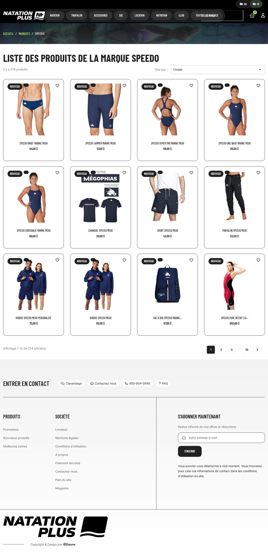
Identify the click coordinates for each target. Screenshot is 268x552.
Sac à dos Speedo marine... (167, 318)
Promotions (10, 429)
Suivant (257, 349)
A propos (61, 454)
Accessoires (100, 15)
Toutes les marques (207, 15)
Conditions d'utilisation (70, 446)
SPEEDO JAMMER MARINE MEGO (100, 143)
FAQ (165, 383)
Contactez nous (105, 383)
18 (246, 349)
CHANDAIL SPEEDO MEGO (100, 230)
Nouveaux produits (16, 438)
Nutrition (161, 15)
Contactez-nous (66, 471)
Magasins (61, 488)
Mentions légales (66, 438)
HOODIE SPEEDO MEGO (100, 318)
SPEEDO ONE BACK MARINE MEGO (235, 143)
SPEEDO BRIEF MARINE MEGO (34, 143)
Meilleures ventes (15, 446)
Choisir (218, 69)
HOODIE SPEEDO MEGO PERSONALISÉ (33, 318)
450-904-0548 (139, 383)
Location (139, 15)
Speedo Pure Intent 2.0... (234, 318)
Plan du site (63, 480)
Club (181, 15)
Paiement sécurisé (67, 463)
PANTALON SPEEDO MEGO (234, 230)
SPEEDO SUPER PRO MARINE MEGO (167, 143)
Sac (121, 15)
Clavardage (74, 383)
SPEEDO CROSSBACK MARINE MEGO (33, 230)
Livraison (61, 429)
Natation (54, 15)
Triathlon (76, 15)
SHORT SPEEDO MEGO (167, 230)
